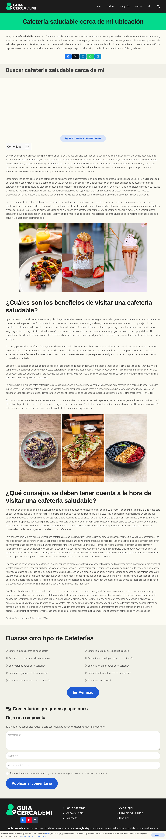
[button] (158, 6)
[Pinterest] (29, 820)
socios (47, 834)
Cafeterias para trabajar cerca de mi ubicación (110, 658)
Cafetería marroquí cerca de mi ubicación (108, 650)
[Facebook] (23, 820)
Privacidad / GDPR (131, 813)
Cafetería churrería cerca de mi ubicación (29, 658)
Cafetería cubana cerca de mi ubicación (28, 650)
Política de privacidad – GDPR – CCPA (32, 836)
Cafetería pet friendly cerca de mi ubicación (109, 673)
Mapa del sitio (74, 813)
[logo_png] (21, 6)
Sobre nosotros (75, 807)
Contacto (71, 818)
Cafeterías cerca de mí (99, 680)
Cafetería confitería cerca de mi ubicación (29, 680)
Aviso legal (126, 807)
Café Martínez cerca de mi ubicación (27, 665)
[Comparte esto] (68, 56)
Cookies (124, 818)
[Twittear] (75, 56)
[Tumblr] (35, 820)
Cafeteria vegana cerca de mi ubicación (28, 673)
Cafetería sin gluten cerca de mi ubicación (108, 665)
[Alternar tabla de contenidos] (26, 146)
